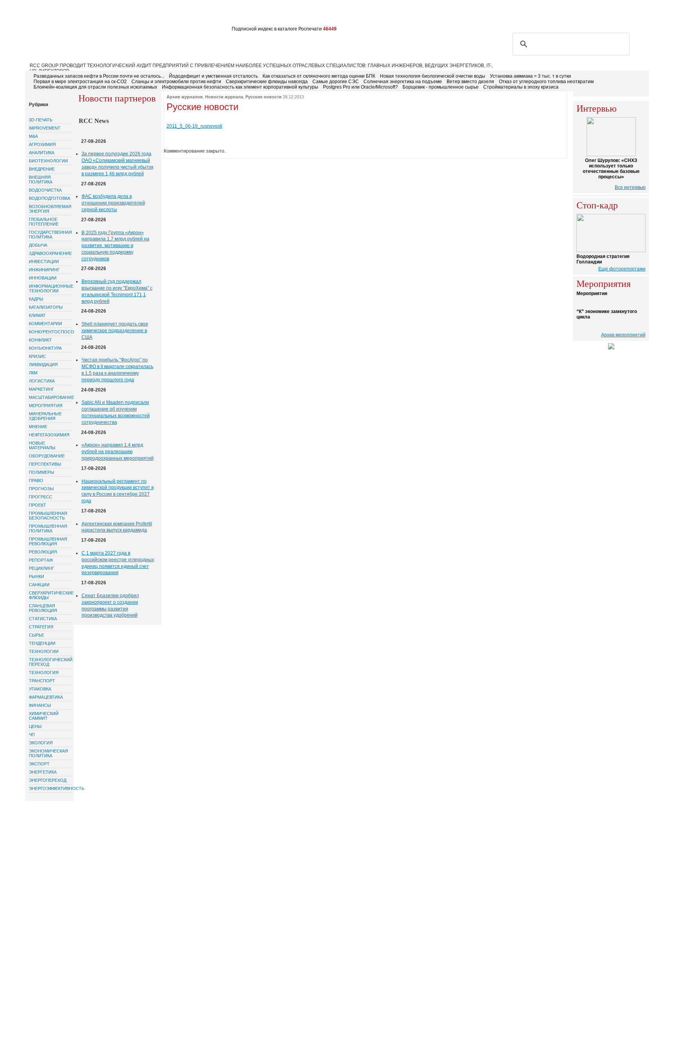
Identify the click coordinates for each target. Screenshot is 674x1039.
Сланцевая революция (43, 608)
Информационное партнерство (319, 15)
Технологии (44, 651)
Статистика (43, 618)
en (642, 14)
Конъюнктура (45, 348)
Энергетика (43, 772)
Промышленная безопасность (48, 515)
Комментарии (45, 323)
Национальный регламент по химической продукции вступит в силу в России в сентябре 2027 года (118, 491)
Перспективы (45, 464)
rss (605, 14)
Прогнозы (41, 488)
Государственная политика (50, 234)
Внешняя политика (40, 179)
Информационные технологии (50, 288)
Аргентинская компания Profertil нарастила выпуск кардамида (117, 527)
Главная (41, 15)
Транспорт (42, 680)
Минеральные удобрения (45, 416)
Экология (41, 742)
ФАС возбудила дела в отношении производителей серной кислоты (113, 203)
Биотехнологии (48, 160)
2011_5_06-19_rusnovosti (194, 126)
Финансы (40, 705)
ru (630, 14)
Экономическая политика (48, 753)
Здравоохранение (50, 253)
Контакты (173, 15)
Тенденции (42, 643)
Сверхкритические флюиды (50, 595)
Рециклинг (41, 568)
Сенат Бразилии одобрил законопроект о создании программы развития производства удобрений (110, 605)
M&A (33, 136)
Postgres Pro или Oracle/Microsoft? (360, 87)
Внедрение (42, 169)
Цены (35, 726)
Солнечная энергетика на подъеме (403, 81)
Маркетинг (41, 389)
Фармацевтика (46, 697)
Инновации (43, 278)
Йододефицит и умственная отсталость (213, 76)
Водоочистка (45, 190)
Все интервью (630, 187)
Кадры (36, 299)
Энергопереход (47, 780)
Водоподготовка (49, 198)
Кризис (37, 356)
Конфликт (40, 340)
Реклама (141, 15)
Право (36, 480)
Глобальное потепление (44, 221)
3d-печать (40, 119)
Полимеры (41, 472)
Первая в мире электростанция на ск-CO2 (80, 81)
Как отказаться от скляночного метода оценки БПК (319, 76)
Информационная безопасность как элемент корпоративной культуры (240, 87)
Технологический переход (50, 662)
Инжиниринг (44, 269)
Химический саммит (44, 716)
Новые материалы (42, 445)
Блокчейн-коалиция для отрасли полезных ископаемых (95, 87)
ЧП (32, 734)
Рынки (36, 576)
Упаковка (40, 689)
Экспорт (39, 763)
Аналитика (41, 152)
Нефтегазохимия (49, 434)
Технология (44, 672)
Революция (43, 552)
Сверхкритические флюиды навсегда (267, 81)
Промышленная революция (48, 541)
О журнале (74, 15)
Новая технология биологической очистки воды (432, 76)
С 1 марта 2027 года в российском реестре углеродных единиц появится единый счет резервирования (118, 562)
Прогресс (40, 497)
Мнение (38, 426)
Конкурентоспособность (50, 331)
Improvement (44, 128)
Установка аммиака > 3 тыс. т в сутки (530, 76)
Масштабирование (50, 397)
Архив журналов (185, 96)
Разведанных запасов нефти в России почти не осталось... (99, 76)
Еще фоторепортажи (622, 269)
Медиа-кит (255, 15)
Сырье (36, 635)
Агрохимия (42, 144)
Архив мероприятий (623, 335)
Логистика (42, 381)
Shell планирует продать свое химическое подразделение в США (115, 330)
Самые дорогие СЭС (335, 81)
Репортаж (41, 560)
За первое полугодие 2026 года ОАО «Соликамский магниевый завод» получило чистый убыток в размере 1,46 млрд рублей (117, 163)
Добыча (38, 245)
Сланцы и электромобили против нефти (176, 81)
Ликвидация (43, 364)
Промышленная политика (48, 528)
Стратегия (41, 626)
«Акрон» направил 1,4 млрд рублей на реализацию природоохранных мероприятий (118, 451)
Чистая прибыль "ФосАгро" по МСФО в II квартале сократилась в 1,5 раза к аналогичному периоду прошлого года (117, 369)
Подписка (109, 15)
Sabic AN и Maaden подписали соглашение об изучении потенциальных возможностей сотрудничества (116, 412)
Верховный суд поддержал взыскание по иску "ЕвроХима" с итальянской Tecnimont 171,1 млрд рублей (117, 291)
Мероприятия (45, 405)
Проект (37, 505)
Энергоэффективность (50, 788)
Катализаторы (46, 307)
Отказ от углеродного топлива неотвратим (546, 81)
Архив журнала (213, 15)
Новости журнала (224, 96)
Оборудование (47, 456)
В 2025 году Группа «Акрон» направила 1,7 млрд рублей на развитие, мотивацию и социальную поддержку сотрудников (115, 246)
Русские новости (263, 96)
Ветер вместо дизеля (470, 81)
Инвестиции (44, 261)
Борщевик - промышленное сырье (441, 87)
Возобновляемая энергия (50, 208)
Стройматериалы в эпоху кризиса (521, 87)
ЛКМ (33, 372)
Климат (37, 315)
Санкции (39, 584)
